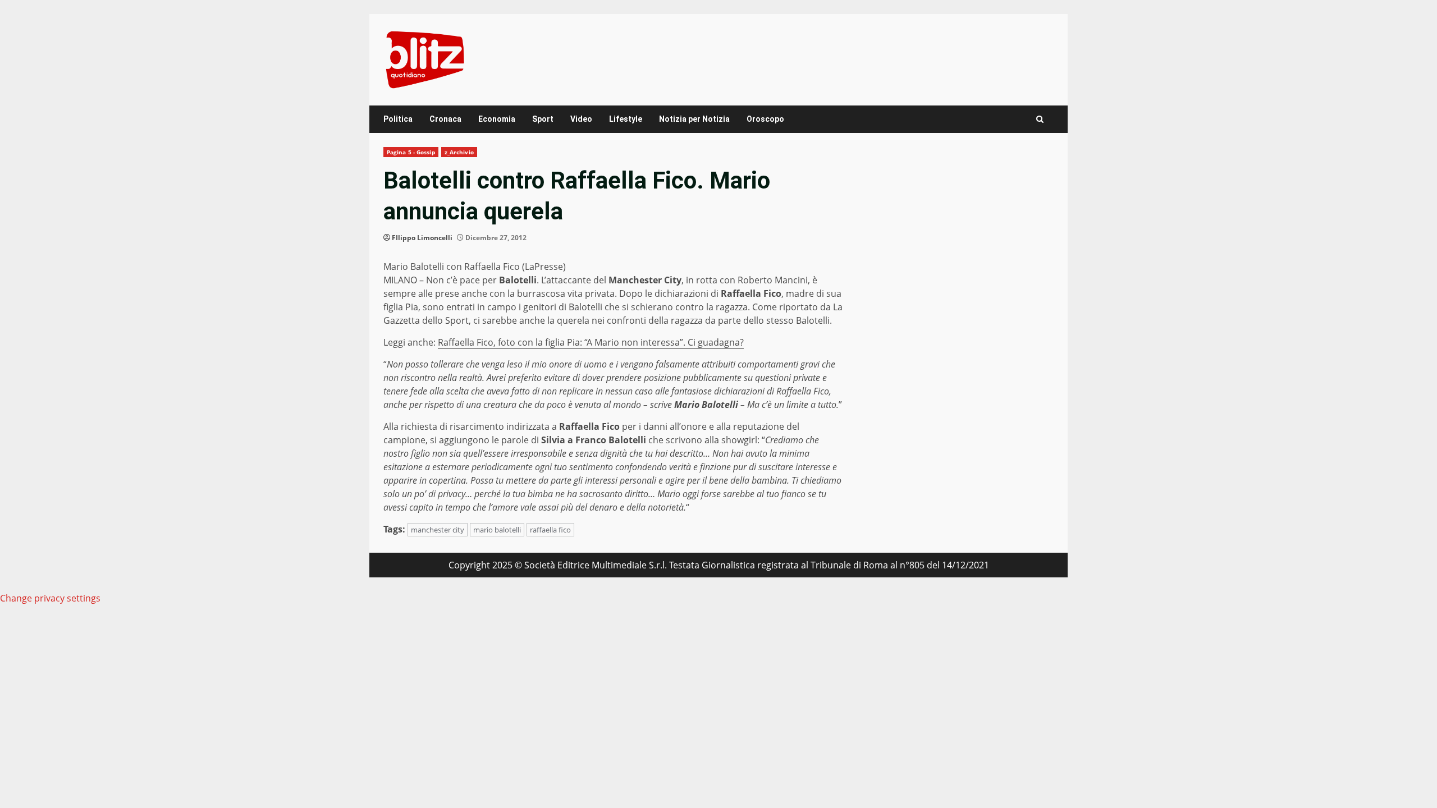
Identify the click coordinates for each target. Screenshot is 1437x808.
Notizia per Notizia (694, 118)
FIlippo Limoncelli (422, 237)
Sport (542, 118)
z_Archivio (459, 152)
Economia (496, 118)
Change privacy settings (50, 598)
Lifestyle (625, 118)
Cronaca (445, 118)
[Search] (1040, 119)
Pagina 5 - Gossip (411, 152)
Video (581, 118)
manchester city (437, 530)
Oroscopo (765, 118)
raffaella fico (550, 530)
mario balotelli (497, 530)
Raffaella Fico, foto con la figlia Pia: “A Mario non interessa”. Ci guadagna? (591, 342)
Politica (398, 118)
